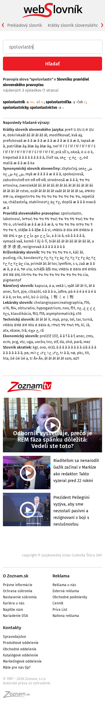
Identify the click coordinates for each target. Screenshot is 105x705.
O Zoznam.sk (15, 576)
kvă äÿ (76, 135)
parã (78, 342)
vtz (22, 342)
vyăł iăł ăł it (77, 285)
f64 (13, 308)
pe (26, 353)
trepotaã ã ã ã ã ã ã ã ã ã (23, 157)
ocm (6, 342)
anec (80, 336)
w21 (76, 358)
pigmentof (12, 280)
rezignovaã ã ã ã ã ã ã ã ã (43, 246)
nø (73, 353)
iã (87, 325)
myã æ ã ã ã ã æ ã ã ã (43, 174)
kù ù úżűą (39, 297)
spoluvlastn (71, 213)
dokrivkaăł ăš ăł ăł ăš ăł (27, 135)
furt (16, 291)
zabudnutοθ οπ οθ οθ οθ (24, 180)
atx (5, 330)
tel (72, 319)
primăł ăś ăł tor (44, 263)
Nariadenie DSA (15, 616)
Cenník (57, 603)
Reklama (60, 576)
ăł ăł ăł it (43, 319)
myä (55, 319)
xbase (15, 330)
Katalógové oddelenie (20, 655)
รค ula (26, 269)
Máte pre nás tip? (17, 667)
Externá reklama (65, 591)
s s (75, 263)
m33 (51, 347)
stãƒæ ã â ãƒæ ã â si (34, 230)
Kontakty (12, 627)
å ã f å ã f (67, 336)
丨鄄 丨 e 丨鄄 (62, 297)
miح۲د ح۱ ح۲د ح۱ (44, 353)
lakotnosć (11, 219)
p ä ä (15, 269)
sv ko (17, 297)
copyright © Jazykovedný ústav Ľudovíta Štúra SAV (62, 555)
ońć (26, 297)
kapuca (41, 285)
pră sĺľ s (62, 152)
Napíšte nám (13, 610)
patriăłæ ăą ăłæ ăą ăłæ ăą (29, 146)
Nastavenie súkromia (20, 597)
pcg (15, 342)
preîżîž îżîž (49, 336)
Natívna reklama (65, 616)
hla (5, 358)
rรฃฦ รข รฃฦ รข (65, 325)
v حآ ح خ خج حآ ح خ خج (32, 235)
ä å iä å (58, 235)
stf (56, 342)
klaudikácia (21, 313)
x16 (78, 313)
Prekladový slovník (24, 25)
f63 (35, 313)
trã (24, 330)
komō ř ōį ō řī (35, 241)
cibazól (34, 291)
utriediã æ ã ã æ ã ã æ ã (33, 224)
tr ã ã (64, 353)
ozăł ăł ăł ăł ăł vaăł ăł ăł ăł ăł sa (56, 191)
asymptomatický (60, 313)
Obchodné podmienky (69, 597)
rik (19, 258)
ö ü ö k (87, 152)
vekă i (61, 285)
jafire (62, 291)
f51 (73, 308)
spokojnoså (73, 174)
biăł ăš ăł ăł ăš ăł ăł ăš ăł (69, 241)
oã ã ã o (49, 291)
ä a (51, 285)
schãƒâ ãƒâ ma (45, 269)
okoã (75, 152)
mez (86, 342)
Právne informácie (17, 585)
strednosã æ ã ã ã (62, 180)
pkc (80, 353)
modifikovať (59, 135)
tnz (49, 342)
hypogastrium (48, 308)
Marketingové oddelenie (22, 661)
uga (30, 342)
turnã (87, 319)
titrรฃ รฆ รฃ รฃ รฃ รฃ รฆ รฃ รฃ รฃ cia (54, 274)
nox (65, 308)
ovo (43, 347)
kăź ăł (78, 252)
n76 (6, 308)
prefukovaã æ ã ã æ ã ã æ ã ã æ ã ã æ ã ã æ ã (41, 140)
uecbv (40, 342)
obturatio (26, 308)
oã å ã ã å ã (74, 235)
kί (82, 325)
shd (69, 342)
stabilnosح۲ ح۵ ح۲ (44, 202)
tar (78, 319)
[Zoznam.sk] (18, 696)
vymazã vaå (12, 241)
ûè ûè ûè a (19, 358)
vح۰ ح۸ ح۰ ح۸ (71, 157)
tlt (87, 353)
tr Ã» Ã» (36, 358)
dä (62, 342)
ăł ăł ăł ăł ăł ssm (57, 358)
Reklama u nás (64, 585)
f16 (86, 302)
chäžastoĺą (17, 202)
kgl (35, 347)
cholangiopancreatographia (58, 302)
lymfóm (64, 263)
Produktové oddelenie (20, 643)
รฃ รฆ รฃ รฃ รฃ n (56, 252)
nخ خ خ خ (86, 308)
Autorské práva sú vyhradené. (27, 683)
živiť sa (52, 157)
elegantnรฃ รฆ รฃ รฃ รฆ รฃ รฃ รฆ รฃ (47, 196)
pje (24, 291)
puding (9, 258)
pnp (64, 319)
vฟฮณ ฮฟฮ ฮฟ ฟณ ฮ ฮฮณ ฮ (26, 325)
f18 (41, 313)
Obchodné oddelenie (19, 649)
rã (42, 330)
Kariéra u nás (13, 603)
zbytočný (69, 168)
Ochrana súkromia (17, 591)
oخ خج (33, 330)
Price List (59, 610)
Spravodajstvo (14, 637)
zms (89, 336)
